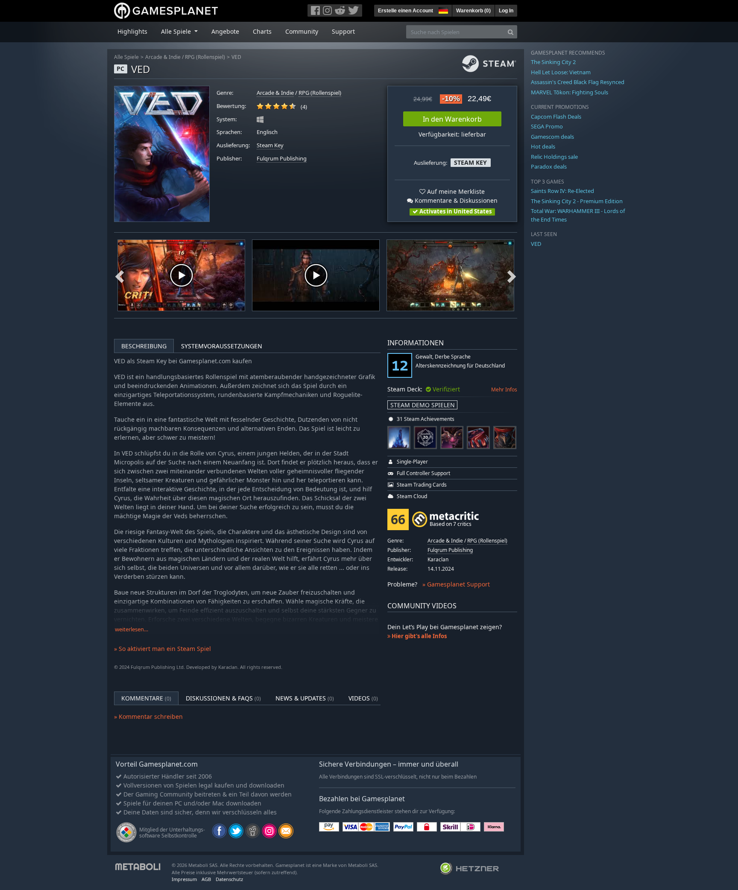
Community (301, 31)
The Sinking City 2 (553, 62)
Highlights (132, 31)
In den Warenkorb (452, 119)
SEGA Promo (547, 126)
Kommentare (146, 698)
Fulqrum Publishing (282, 158)
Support (343, 31)
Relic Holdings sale (554, 156)
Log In (506, 11)
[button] (442, 9)
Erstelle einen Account (405, 11)
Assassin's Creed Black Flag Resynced (577, 82)
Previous (119, 275)
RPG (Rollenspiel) (205, 57)
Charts (262, 31)
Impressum (184, 879)
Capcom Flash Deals (556, 116)
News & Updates (304, 698)
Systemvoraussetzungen (221, 346)
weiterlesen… (131, 629)
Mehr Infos (504, 389)
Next (511, 275)
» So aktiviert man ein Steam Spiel (162, 649)
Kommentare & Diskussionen (455, 200)
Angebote (225, 31)
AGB (206, 879)
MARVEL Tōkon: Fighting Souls (569, 92)
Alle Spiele (126, 57)
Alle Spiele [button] (177, 31)
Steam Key (270, 145)
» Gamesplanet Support (456, 584)
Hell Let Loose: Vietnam (561, 72)
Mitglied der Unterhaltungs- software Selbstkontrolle (172, 832)
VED (236, 57)
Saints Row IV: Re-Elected (562, 191)
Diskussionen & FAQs (223, 698)
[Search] (510, 31)
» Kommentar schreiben (148, 716)
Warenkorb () (473, 11)
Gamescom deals (552, 136)
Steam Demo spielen (422, 405)
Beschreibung (144, 346)
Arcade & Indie (163, 57)
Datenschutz (229, 879)
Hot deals (543, 146)
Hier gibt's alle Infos (418, 636)
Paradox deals (549, 166)
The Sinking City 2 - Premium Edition (577, 201)
